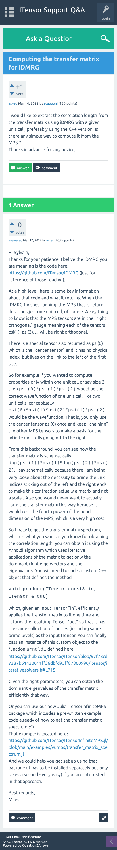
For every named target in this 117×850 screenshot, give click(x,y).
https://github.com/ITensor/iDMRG (43, 272)
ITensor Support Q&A (52, 10)
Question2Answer (36, 845)
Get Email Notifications (23, 837)
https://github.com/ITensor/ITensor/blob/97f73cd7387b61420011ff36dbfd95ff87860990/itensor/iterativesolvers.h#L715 (58, 663)
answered (15, 240)
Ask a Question (49, 38)
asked (13, 103)
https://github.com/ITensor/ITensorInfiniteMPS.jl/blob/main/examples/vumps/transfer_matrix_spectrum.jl (58, 747)
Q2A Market (37, 842)
